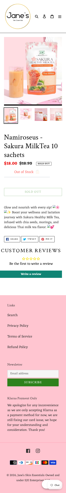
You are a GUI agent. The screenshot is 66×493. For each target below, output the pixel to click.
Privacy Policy (17, 326)
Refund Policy (17, 347)
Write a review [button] (31, 274)
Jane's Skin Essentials (31, 475)
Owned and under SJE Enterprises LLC (38, 478)
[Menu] (60, 16)
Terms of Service (19, 336)
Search (12, 315)
